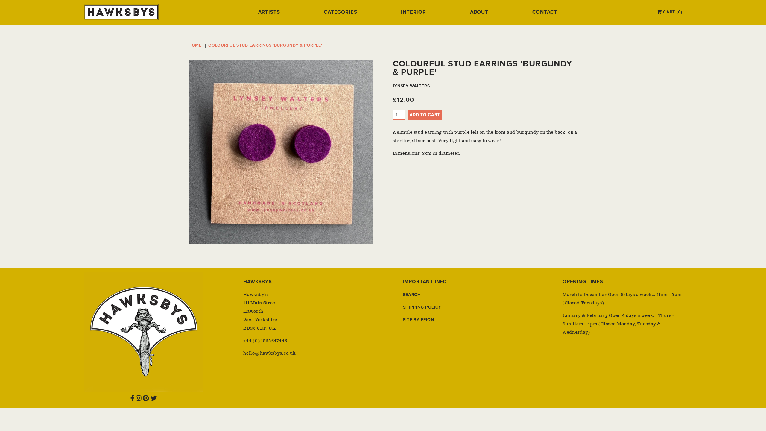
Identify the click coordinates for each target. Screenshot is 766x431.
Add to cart (425, 114)
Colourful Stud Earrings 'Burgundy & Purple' (265, 45)
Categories (340, 12)
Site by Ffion (418, 319)
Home (195, 45)
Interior (413, 12)
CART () (672, 12)
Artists (269, 12)
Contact (544, 12)
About (479, 12)
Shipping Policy (422, 307)
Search (412, 294)
